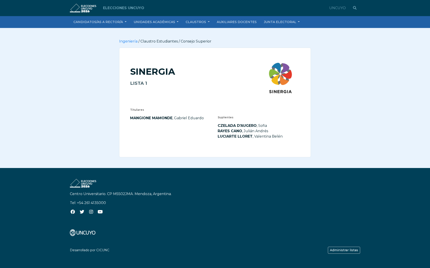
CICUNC (102, 250)
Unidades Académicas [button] (155, 22)
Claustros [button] (196, 22)
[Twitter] (82, 212)
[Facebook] (72, 212)
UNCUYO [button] (337, 8)
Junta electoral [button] (280, 22)
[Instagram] (91, 212)
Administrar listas (344, 250)
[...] (82, 232)
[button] (354, 8)
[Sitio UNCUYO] (84, 8)
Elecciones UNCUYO (123, 8)
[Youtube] (100, 212)
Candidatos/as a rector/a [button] (98, 22)
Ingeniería (128, 41)
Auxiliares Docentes (237, 22)
